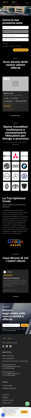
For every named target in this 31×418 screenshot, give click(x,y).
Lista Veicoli (5, 395)
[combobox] (15, 27)
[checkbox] (3, 46)
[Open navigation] (27, 3)
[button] (3, 415)
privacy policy (12, 330)
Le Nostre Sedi (6, 403)
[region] (15, 96)
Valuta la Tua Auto (8, 400)
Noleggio (5, 397)
